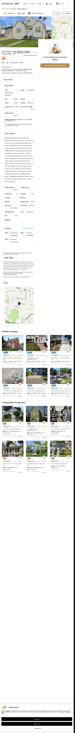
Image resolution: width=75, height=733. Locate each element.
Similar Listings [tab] (37, 13)
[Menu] (69, 3)
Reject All (37, 724)
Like (57, 13)
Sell (40, 4)
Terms (62, 712)
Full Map (28, 321)
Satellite (28, 290)
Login (50, 4)
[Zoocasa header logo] (10, 4)
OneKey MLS (23, 269)
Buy (25, 4)
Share (68, 13)
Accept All (37, 719)
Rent (32, 4)
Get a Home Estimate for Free (55, 65)
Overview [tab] (11, 13)
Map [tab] (23, 13)
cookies (8, 711)
